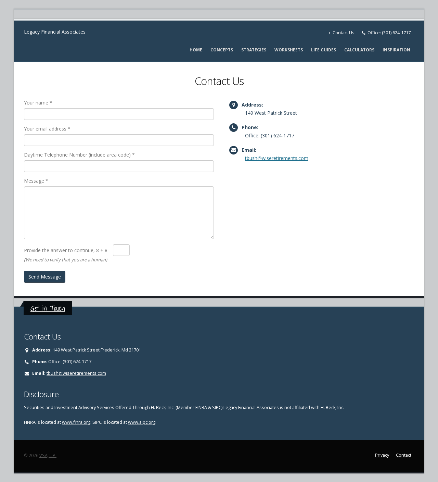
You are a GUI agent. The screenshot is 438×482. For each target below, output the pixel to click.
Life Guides (323, 50)
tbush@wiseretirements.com (276, 158)
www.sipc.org (141, 422)
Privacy (382, 455)
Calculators (359, 50)
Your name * (38, 102)
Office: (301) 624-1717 (389, 33)
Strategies (253, 50)
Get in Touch (47, 308)
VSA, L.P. (47, 455)
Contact (403, 455)
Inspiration (396, 50)
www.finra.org (76, 422)
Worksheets (288, 50)
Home (196, 50)
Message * (36, 180)
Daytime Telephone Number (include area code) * (79, 154)
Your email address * (47, 128)
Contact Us (343, 33)
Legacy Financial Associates (55, 31)
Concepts (221, 50)
